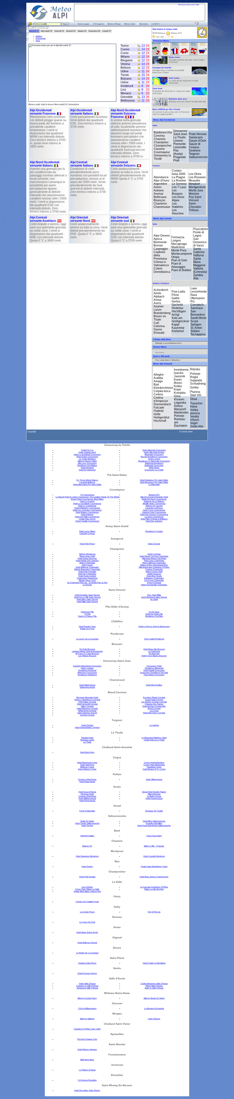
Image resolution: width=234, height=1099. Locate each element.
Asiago (158, 381)
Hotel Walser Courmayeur (87, 512)
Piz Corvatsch (197, 303)
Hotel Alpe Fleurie (154, 576)
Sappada (196, 380)
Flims (175, 294)
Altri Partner (159, 352)
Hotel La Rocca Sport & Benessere (154, 626)
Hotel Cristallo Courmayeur (87, 521)
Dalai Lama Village (87, 531)
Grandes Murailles (154, 823)
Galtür (176, 298)
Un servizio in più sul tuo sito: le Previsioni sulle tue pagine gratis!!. (170, 111)
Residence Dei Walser (87, 465)
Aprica (158, 238)
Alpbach (159, 296)
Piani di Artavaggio (178, 265)
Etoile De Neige (87, 821)
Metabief (194, 183)
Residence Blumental (154, 668)
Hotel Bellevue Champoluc (87, 567)
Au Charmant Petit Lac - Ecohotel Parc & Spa (87, 582)
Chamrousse (162, 206)
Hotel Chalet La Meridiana (154, 963)
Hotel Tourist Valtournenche (87, 823)
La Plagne (178, 177)
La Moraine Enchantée (154, 1008)
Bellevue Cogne (87, 767)
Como (125, 53)
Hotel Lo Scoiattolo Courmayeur (87, 503)
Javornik (179, 376)
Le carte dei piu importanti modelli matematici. (183, 80)
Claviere (159, 148)
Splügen (195, 324)
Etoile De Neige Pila (154, 614)
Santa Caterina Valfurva (198, 252)
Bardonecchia (163, 132)
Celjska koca (162, 391)
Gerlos (176, 301)
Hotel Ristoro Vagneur (87, 1049)
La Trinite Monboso (87, 459)
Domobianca (162, 271)
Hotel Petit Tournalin (87, 571)
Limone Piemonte (179, 142)
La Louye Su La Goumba (87, 639)
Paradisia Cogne (154, 767)
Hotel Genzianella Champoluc (154, 585)
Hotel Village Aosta (154, 779)
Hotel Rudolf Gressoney (154, 670)
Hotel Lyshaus (87, 668)
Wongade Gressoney (154, 454)
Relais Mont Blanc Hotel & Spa (87, 891)
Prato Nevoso (198, 134)
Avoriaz (158, 193)
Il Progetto (98, 24)
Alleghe (159, 374)
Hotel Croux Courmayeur (154, 510)
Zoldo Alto (196, 426)
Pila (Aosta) (178, 152)
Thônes (194, 210)
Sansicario (196, 137)
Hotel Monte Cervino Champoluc (154, 556)
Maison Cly (87, 846)
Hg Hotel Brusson (87, 649)
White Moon (154, 468)
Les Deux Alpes (178, 198)
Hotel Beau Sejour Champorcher (154, 877)
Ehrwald (159, 332)
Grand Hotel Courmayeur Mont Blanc (87, 499)
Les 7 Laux (179, 187)
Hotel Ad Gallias (87, 836)
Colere (158, 268)
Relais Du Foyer (87, 629)
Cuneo (125, 49)
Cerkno (158, 394)
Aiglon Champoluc (87, 563)
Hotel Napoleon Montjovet (87, 856)
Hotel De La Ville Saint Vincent (87, 597)
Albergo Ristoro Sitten (87, 461)
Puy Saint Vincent (195, 198)
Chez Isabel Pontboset (154, 639)
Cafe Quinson (154, 1019)
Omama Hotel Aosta (87, 796)
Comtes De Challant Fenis (87, 901)
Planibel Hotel (87, 738)
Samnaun (196, 308)
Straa (193, 398)
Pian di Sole (179, 260)
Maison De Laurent (154, 506)
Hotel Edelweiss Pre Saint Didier (154, 480)
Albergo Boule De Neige (154, 998)
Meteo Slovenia (203, 44)
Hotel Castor (87, 565)
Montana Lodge (87, 740)
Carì (156, 322)
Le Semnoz (179, 183)
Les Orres (195, 173)
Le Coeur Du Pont (87, 922)
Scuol (194, 321)
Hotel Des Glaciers (154, 521)
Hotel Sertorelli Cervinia (87, 704)
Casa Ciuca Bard (154, 836)
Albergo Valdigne (87, 1019)
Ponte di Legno (198, 234)
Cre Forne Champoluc (154, 580)
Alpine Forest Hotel (154, 571)
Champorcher (162, 145)
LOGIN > (156, 24)
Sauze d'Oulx (197, 140)
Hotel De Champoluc (87, 574)
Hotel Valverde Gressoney (154, 450)
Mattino (39, 36)
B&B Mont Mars (87, 1060)
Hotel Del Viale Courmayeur (87, 517)
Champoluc (161, 142)
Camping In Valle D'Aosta (87, 986)
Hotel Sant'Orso (87, 765)
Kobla (178, 386)
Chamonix (160, 203)
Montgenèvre (197, 187)
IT (196, 23)
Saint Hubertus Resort (87, 713)
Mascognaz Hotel (87, 556)
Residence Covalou (154, 531)
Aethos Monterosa (87, 554)
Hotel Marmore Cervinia (87, 708)
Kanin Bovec (178, 381)
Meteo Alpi (129, 24)
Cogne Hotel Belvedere (154, 762)
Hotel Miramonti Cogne (87, 762)
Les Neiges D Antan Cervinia (154, 702)
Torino (125, 45)
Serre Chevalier (195, 205)
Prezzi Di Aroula (154, 582)
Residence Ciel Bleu (154, 616)
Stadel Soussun (154, 574)
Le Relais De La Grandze (87, 953)
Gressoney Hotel (154, 666)
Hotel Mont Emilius (154, 685)
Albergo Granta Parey (87, 998)
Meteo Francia (175, 44)
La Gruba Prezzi (87, 912)
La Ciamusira (154, 651)
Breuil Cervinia (154, 708)
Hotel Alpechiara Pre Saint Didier (87, 484)
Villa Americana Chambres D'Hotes (154, 567)
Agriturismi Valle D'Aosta (87, 988)
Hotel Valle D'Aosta (87, 983)
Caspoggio (161, 248)
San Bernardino (197, 313)
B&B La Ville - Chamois (154, 846)
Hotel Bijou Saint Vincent (87, 599)
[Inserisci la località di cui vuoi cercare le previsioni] (51, 24)
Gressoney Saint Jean (180, 132)
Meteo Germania (165, 44)
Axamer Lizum (159, 308)
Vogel (194, 423)
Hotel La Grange (87, 501)
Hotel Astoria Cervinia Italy (154, 706)
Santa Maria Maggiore (199, 262)
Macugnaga (179, 243)
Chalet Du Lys (87, 450)
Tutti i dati (159, 37)
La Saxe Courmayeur (154, 517)
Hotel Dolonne (87, 514)
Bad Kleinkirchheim (163, 386)
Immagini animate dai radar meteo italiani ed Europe (186, 59)
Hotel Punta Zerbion (87, 576)
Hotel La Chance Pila (87, 616)
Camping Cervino (87, 533)
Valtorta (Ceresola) (200, 270)
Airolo (157, 293)
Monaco (126, 93)
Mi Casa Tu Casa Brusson (87, 653)
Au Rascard (154, 653)
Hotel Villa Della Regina (154, 452)
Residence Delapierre (87, 675)
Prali (176, 160)
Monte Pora (178, 250)
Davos (158, 329)
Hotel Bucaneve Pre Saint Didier (154, 482)
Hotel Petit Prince (87, 544)
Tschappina (197, 334)
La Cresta (154, 710)
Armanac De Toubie (154, 811)
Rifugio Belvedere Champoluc (87, 569)
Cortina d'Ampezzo (161, 399)
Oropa (175, 257)
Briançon (159, 200)
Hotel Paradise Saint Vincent (87, 595)
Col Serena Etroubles (87, 1080)
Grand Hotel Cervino (154, 700)
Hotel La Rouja (154, 554)
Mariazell (180, 409)
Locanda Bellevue (87, 482)
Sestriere (195, 150)
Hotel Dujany (87, 866)
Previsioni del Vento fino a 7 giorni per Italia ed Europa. (171, 90)
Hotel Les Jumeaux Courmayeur (87, 510)
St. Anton (196, 327)
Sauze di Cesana (194, 145)
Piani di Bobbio (181, 270)
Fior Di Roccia (154, 912)
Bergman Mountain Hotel (87, 697)
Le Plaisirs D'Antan (87, 1070)
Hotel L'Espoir (154, 544)
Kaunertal (178, 327)
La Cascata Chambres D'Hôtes (154, 887)
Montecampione (181, 253)
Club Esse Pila (87, 612)
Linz (123, 89)
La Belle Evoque (154, 796)
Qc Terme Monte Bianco (87, 480)
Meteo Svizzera (184, 44)
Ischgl (175, 314)
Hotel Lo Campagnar (87, 506)
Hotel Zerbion (87, 725)
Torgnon (194, 153)
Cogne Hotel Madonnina (154, 765)
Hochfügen (179, 311)
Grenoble (127, 96)
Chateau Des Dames (154, 704)
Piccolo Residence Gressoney (154, 457)
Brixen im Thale (160, 318)
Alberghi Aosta (154, 794)
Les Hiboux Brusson (87, 656)
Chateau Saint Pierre (87, 963)
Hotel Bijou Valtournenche (154, 821)
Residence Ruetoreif (87, 670)
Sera (38, 41)
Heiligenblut (161, 417)
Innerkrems (181, 369)
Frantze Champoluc (154, 569)
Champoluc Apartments (87, 578)
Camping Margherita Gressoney (87, 666)
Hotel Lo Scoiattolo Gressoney (87, 454)
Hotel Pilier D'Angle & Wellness (154, 519)
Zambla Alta (198, 277)
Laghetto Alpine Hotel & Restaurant (87, 651)
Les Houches (178, 212)
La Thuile (179, 137)
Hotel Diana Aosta (87, 781)
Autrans (159, 190)
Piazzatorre (200, 229)
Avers (157, 303)
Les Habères (177, 205)
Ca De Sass (154, 612)
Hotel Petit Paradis (87, 877)
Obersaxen (197, 298)
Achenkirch (161, 289)
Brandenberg (162, 312)
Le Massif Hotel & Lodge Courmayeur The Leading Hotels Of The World (87, 497)
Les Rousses (197, 177)
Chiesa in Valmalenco (161, 263)
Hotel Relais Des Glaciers (87, 560)
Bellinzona (128, 100)
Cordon (177, 170)
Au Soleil (154, 599)
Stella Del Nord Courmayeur (154, 499)
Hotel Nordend (87, 468)
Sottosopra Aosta (87, 687)
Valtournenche (198, 157)
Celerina (159, 326)
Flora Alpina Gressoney (154, 675)
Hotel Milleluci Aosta (87, 798)
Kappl (175, 324)
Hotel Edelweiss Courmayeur (87, 508)
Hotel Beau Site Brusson (154, 649)
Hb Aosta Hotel (87, 794)
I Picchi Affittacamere (87, 1008)
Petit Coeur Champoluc (154, 560)
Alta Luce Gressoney (87, 463)
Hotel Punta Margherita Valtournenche (154, 825)
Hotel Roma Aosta (87, 801)
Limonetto (179, 147)
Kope (177, 389)
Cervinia (159, 135)
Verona (125, 63)
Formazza (177, 237)
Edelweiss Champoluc (154, 578)
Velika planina (195, 411)
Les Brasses (177, 192)
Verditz (194, 416)
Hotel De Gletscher (87, 470)
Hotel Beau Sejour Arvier (87, 932)
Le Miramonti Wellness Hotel (154, 738)
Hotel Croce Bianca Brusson (154, 656)
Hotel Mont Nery (87, 752)
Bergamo (127, 60)
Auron (157, 187)
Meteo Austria (193, 44)
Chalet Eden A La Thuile (154, 740)
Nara (193, 294)
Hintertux (177, 308)
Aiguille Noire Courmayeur (154, 503)
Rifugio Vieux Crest (87, 580)
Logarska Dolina (180, 404)
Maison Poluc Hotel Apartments (154, 565)
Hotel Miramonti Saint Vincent (154, 597)
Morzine (194, 193)
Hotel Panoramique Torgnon (87, 727)
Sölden (195, 331)
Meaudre (194, 180)
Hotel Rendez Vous (87, 626)
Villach (194, 419)
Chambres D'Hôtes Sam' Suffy (87, 1029)
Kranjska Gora (180, 394)
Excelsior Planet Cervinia (154, 697)
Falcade (159, 407)
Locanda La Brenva (154, 508)
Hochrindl (160, 420)
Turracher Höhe (196, 405)
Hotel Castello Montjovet (154, 856)
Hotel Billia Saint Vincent (87, 601)
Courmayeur (162, 152)
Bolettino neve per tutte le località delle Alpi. (187, 100)
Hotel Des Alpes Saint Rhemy (87, 1090)
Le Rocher (87, 585)
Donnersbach (162, 404)
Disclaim (143, 24)
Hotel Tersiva (87, 825)
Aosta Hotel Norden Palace (154, 792)
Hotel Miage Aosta (87, 685)
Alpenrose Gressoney (87, 672)
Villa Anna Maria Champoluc (154, 558)
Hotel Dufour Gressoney (87, 457)
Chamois (159, 139)
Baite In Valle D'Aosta (154, 988)
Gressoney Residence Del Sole (154, 672)
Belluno (126, 67)
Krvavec (179, 399)
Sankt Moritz (198, 317)
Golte (157, 414)
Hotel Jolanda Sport (87, 452)
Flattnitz (159, 410)
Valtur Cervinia (87, 706)
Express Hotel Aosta (87, 779)
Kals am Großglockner (180, 319)
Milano (125, 56)
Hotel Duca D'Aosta (87, 792)
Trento (125, 74)
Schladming (198, 383)
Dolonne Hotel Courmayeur (154, 512)
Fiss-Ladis (178, 291)
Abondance (161, 177)
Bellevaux (160, 197)
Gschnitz (177, 304)
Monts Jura (196, 190)
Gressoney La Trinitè (154, 470)
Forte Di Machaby (87, 811)
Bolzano (126, 78)
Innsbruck (127, 85)
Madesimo (178, 247)
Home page (83, 24)
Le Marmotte (154, 484)
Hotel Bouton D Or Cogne (154, 769)
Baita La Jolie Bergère (154, 889)
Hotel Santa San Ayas (87, 558)
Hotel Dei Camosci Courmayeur (154, 514)
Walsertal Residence (154, 463)
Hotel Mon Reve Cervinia (154, 713)
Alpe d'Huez (161, 180)
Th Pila (87, 614)
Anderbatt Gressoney (154, 465)
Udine (125, 71)
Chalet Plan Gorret (87, 519)
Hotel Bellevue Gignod (87, 942)
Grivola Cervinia (87, 715)
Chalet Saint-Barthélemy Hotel (154, 866)
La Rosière (179, 180)
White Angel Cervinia (87, 710)
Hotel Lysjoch (154, 459)
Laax (193, 288)
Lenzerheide (198, 291)
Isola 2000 (178, 173)
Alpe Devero (162, 235)
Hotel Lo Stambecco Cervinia (87, 700)
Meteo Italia (156, 43)
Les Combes (87, 887)
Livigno (176, 240)
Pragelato (179, 157)
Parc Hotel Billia (154, 595)
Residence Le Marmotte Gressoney (154, 461)
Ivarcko (178, 373)
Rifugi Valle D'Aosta (154, 986)
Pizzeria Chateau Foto (87, 1039)
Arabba (158, 377)
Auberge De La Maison (154, 501)
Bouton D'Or (154, 495)
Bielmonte (160, 242)
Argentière (160, 183)
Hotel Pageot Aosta (154, 798)
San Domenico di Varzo (200, 242)
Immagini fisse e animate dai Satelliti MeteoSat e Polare (168, 70)
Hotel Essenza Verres (87, 973)
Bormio (158, 245)
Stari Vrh (195, 395)
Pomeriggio (41, 38)
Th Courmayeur (87, 495)
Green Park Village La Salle (87, 889)
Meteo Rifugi (114, 24)
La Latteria (154, 725)
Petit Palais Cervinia (87, 702)
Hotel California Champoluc (154, 563)
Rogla (194, 377)
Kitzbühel (178, 331)
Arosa (157, 299)
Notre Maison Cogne (87, 769)
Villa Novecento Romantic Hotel (154, 497)
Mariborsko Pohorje (181, 414)
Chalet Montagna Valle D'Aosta (154, 983)
